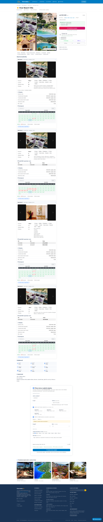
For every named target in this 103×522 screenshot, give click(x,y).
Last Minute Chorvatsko (38, 500)
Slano (66, 510)
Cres (47, 496)
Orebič (60, 510)
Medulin (56, 491)
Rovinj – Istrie (72, 501)
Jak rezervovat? (74, 515)
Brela (53, 505)
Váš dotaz (37, 435)
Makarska (58, 505)
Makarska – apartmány (74, 497)
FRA (49, 433)
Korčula (54, 510)
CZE (34, 433)
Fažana (51, 491)
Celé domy (61, 1)
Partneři (19, 504)
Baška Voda (48, 505)
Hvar (56, 505)
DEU (40, 433)
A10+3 (69, 17)
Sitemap (75, 520)
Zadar (47, 502)
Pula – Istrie (72, 503)
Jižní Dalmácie (24, 5)
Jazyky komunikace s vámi (40, 431)
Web (79, 43)
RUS (53, 433)
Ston (47, 511)
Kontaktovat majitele (72, 28)
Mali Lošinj (55, 496)
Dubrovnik (50, 510)
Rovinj (50, 492)
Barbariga (48, 491)
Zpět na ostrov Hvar (63, 47)
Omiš (61, 505)
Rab (49, 497)
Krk (52, 496)
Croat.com (36, 510)
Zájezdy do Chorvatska (38, 490)
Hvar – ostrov (72, 499)
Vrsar (58, 492)
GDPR (72, 520)
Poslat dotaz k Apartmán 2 (24, 198)
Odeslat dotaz (98, 519)
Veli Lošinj (55, 497)
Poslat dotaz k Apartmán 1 (24, 126)
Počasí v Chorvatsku (37, 497)
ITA (43, 433)
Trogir (71, 506)
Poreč (63, 491)
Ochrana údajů (68, 520)
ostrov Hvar (30, 5)
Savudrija (52, 492)
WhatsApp (66, 40)
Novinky (55, 1)
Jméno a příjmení (36, 395)
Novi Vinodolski (63, 496)
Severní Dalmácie (50, 499)
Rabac (47, 492)
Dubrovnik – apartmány (74, 494)
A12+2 (66, 17)
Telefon (55, 400)
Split (67, 505)
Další (53, 108)
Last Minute (49, 1)
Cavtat (47, 510)
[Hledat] (85, 490)
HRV (56, 433)
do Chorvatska (20, 498)
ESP (46, 433)
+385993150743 (63, 37)
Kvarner (48, 494)
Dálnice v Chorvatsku (38, 495)
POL (59, 433)
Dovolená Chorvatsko (38, 508)
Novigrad (59, 491)
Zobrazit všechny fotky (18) (50, 49)
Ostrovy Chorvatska (37, 493)
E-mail (34, 400)
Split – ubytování (72, 496)
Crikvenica (50, 496)
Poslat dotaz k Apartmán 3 (24, 282)
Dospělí (34, 424)
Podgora (64, 505)
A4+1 (73, 17)
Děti (55, 424)
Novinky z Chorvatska (38, 502)
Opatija (47, 497)
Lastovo (57, 510)
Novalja (59, 496)
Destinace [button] (35, 1)
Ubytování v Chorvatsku (24, 491)
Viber (79, 40)
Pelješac (62, 510)
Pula (65, 491)
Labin (54, 491)
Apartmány (42, 1)
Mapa (66, 43)
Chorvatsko (19, 5)
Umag (56, 492)
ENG (37, 433)
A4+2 (71, 17)
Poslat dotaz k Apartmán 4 (24, 357)
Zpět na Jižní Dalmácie (64, 49)
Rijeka (52, 497)
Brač (51, 505)
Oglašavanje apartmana (82, 520)
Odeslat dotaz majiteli (52, 450)
